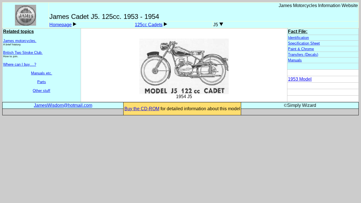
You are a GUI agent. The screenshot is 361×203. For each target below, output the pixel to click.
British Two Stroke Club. (23, 52)
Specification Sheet (304, 43)
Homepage (60, 24)
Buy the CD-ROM (141, 108)
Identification (298, 38)
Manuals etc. (41, 73)
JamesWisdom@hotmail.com (63, 105)
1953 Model (300, 79)
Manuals (295, 60)
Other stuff (41, 91)
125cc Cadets (148, 24)
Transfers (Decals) (303, 54)
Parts (41, 82)
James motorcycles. (19, 41)
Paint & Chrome (301, 49)
